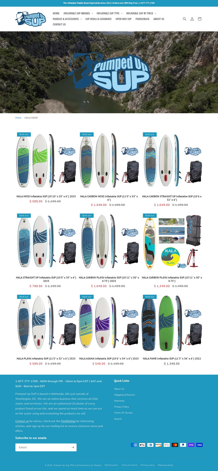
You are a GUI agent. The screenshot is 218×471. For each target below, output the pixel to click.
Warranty (119, 400)
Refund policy (111, 465)
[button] (78, 13)
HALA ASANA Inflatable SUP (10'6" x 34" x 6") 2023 (109, 358)
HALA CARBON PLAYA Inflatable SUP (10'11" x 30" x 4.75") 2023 (109, 279)
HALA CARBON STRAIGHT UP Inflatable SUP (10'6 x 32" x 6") (171, 198)
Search (118, 418)
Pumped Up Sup (61, 465)
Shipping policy (165, 465)
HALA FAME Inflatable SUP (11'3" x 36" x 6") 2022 (172, 358)
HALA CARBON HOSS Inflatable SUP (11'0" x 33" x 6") (109, 198)
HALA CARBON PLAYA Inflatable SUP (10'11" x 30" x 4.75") (172, 279)
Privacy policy (148, 465)
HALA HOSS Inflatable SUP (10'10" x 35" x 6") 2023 (46, 196)
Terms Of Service (123, 412)
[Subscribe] (72, 447)
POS (72, 465)
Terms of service (129, 465)
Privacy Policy (121, 406)
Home (18, 117)
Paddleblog (68, 421)
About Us (119, 388)
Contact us (22, 421)
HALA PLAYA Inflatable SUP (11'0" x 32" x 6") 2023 (46, 358)
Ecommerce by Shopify (90, 465)
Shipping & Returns (124, 394)
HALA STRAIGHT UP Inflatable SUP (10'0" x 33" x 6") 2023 (46, 279)
